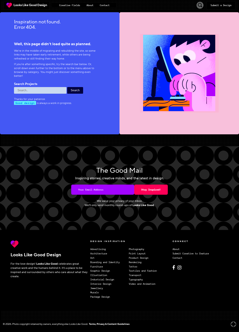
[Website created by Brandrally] (233, 324)
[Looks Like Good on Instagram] (180, 269)
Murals (94, 292)
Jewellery (96, 288)
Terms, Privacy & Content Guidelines (109, 324)
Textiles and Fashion (143, 270)
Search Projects (25, 84)
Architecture (98, 253)
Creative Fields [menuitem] (69, 5)
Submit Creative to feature (191, 253)
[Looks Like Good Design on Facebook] (174, 269)
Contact (177, 257)
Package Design (100, 296)
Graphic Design (100, 270)
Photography (136, 249)
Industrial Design (102, 279)
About (176, 249)
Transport (135, 275)
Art (92, 257)
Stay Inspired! (151, 189)
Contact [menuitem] (105, 5)
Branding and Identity (105, 262)
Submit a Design (220, 5)
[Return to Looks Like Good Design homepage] (49, 244)
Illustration (98, 275)
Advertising (98, 249)
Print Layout (137, 253)
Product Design (138, 257)
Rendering (135, 262)
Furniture (96, 266)
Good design (25, 103)
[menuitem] (69, 5)
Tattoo (133, 266)
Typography (136, 279)
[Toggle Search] (200, 5)
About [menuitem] (89, 5)
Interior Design (100, 283)
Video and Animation (142, 283)
